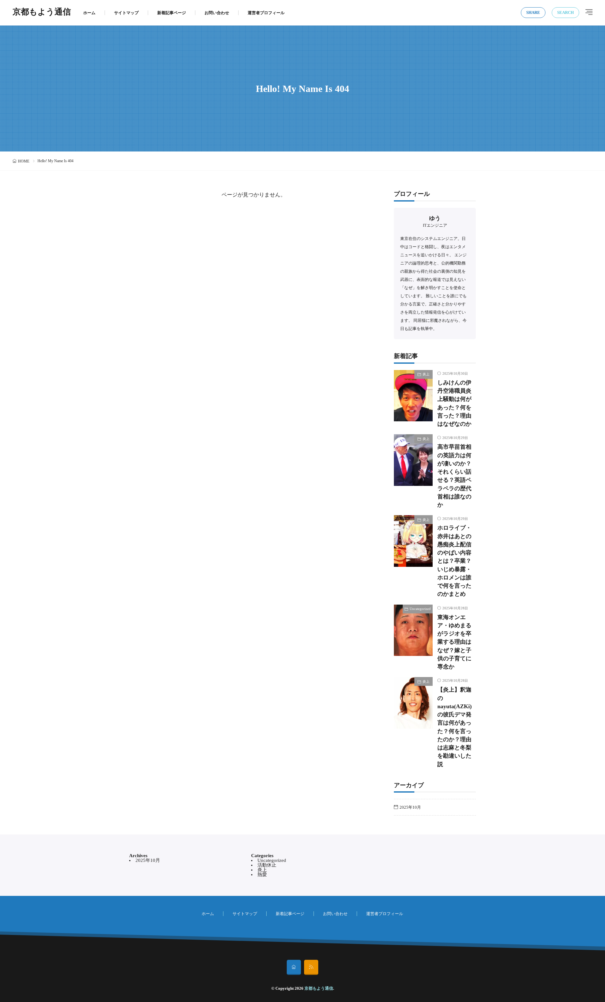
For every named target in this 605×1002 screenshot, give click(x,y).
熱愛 (262, 874)
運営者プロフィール (266, 12)
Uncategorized (420, 609)
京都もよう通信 (42, 13)
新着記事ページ (171, 12)
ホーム (89, 12)
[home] (294, 967)
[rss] (311, 967)
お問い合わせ (217, 12)
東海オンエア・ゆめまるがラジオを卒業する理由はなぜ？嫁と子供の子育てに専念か (454, 642)
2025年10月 (410, 807)
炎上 (426, 374)
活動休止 (266, 865)
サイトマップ (126, 12)
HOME (23, 161)
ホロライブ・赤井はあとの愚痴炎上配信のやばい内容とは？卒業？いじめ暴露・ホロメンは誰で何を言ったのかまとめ (454, 561)
